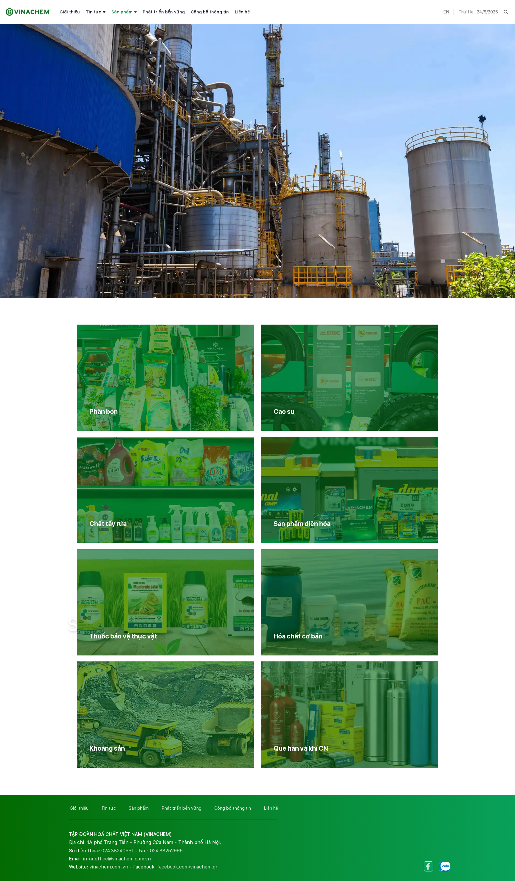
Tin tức (93, 12)
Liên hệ (242, 12)
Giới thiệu (70, 12)
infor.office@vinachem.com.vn (117, 859)
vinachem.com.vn (108, 867)
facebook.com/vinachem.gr (187, 867)
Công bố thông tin (210, 12)
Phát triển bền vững (164, 12)
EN (446, 12)
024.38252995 (166, 851)
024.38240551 (117, 851)
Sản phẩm (121, 12)
